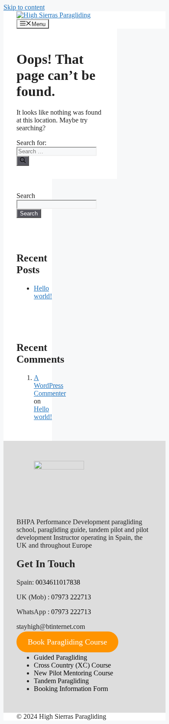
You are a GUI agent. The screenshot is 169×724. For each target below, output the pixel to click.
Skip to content (24, 7)
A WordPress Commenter (50, 385)
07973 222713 (71, 597)
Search (25, 195)
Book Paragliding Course (67, 642)
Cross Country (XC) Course (72, 665)
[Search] (22, 160)
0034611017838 (58, 582)
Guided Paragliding (60, 657)
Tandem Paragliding (61, 680)
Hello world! (43, 292)
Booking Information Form (71, 688)
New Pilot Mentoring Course (73, 673)
